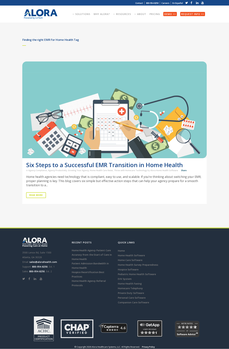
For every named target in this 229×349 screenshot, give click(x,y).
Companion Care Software (133, 302)
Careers (165, 3)
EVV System (125, 278)
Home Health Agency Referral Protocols (89, 283)
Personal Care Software (132, 297)
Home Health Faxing (130, 283)
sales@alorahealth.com (43, 262)
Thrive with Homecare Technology (130, 170)
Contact (139, 3)
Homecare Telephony (130, 288)
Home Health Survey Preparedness (138, 264)
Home (121, 250)
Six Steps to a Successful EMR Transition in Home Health (104, 165)
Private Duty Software (131, 293)
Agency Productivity (57, 170)
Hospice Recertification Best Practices (88, 274)
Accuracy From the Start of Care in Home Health (92, 257)
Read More (36, 195)
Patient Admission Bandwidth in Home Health (90, 265)
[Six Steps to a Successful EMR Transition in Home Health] (114, 109)
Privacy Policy (148, 346)
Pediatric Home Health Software (137, 274)
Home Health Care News (101, 170)
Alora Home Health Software (164, 170)
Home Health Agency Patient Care (91, 250)
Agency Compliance (37, 170)
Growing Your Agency (78, 170)
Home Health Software (131, 255)
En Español (177, 3)
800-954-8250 (39, 266)
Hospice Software (128, 269)
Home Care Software (130, 260)
